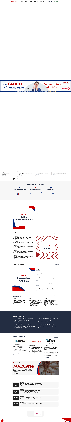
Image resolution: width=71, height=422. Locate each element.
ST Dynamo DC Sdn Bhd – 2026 (42, 269)
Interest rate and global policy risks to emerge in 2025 (19, 347)
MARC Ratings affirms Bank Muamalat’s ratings (43, 173)
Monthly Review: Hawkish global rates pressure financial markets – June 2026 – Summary (46, 289)
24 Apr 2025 (16, 404)
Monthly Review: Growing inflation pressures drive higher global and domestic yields (23, 252)
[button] (0, 86)
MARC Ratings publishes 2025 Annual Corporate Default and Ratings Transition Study (23, 257)
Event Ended (22, 382)
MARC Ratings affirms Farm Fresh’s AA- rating (23, 324)
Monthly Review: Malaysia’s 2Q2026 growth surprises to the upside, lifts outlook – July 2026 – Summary (46, 278)
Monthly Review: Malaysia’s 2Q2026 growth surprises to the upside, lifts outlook (22, 238)
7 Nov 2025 (16, 392)
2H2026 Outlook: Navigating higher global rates (23, 242)
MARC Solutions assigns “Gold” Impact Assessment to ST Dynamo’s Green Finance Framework (47, 207)
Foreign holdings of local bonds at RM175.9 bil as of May (35, 348)
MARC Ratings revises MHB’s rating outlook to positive (24, 318)
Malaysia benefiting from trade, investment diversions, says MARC (50, 348)
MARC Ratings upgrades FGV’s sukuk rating (26, 173)
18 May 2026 (16, 384)
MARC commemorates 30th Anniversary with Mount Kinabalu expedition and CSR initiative (19, 302)
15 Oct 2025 (16, 398)
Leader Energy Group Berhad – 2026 (43, 273)
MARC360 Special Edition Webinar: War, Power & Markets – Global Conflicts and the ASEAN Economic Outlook (31, 384)
